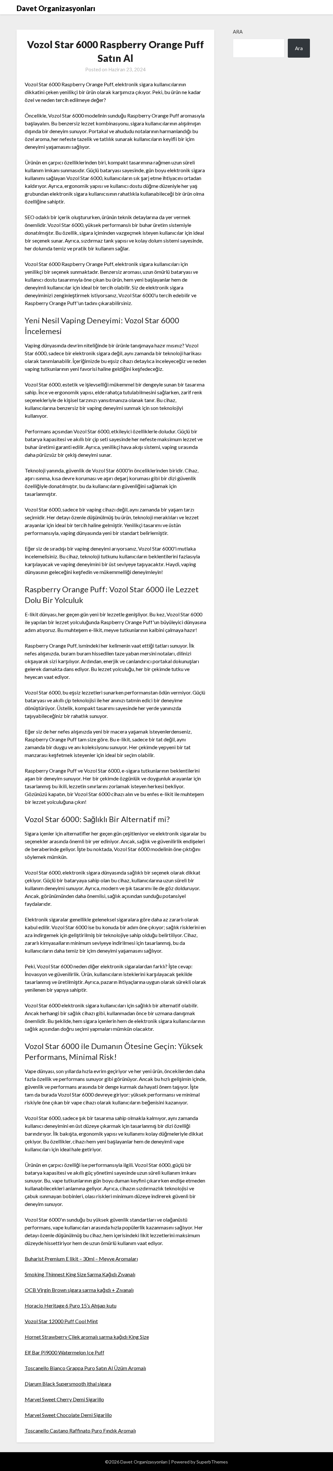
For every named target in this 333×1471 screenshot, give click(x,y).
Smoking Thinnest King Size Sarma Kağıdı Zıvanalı (80, 1274)
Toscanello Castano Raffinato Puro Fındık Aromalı (80, 1430)
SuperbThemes (212, 1461)
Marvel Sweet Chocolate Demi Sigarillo (68, 1415)
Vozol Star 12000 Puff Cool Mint (61, 1321)
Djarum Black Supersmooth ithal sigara (68, 1383)
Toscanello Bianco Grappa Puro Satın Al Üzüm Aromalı (85, 1368)
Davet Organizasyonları (56, 8)
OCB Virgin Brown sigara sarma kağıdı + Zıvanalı (79, 1290)
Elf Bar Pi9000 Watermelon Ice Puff (64, 1352)
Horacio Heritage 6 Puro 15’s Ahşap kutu (70, 1305)
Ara (238, 32)
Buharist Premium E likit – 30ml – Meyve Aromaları (81, 1258)
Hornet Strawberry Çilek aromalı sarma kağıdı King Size (87, 1337)
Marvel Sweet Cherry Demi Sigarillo (64, 1399)
